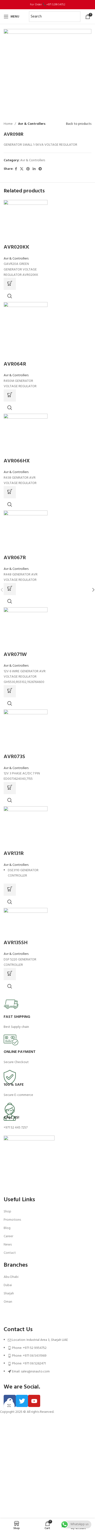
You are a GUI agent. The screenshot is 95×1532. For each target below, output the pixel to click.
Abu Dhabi (11, 1277)
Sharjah (9, 1293)
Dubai (8, 1285)
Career (8, 1236)
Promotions (12, 1220)
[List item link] (47, 1358)
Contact (10, 1253)
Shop (7, 1211)
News (8, 1244)
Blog (7, 1228)
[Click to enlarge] (9, 1405)
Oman (8, 1302)
